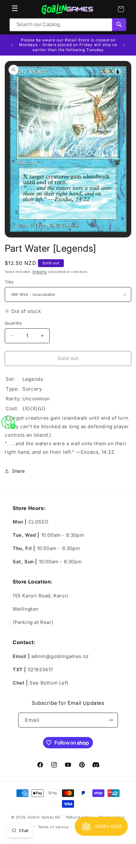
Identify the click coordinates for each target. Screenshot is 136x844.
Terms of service (53, 827)
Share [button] (18, 471)
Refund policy (79, 817)
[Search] (119, 24)
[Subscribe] (111, 720)
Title (9, 281)
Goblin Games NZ (44, 817)
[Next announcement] (124, 45)
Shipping (39, 271)
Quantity (13, 323)
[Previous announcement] (12, 45)
